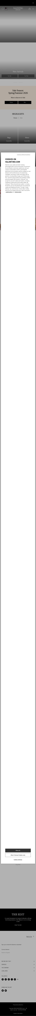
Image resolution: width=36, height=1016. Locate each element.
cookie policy (9, 192)
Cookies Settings (18, 859)
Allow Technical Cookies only (18, 855)
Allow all (18, 850)
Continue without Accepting (23, 154)
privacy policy (18, 192)
